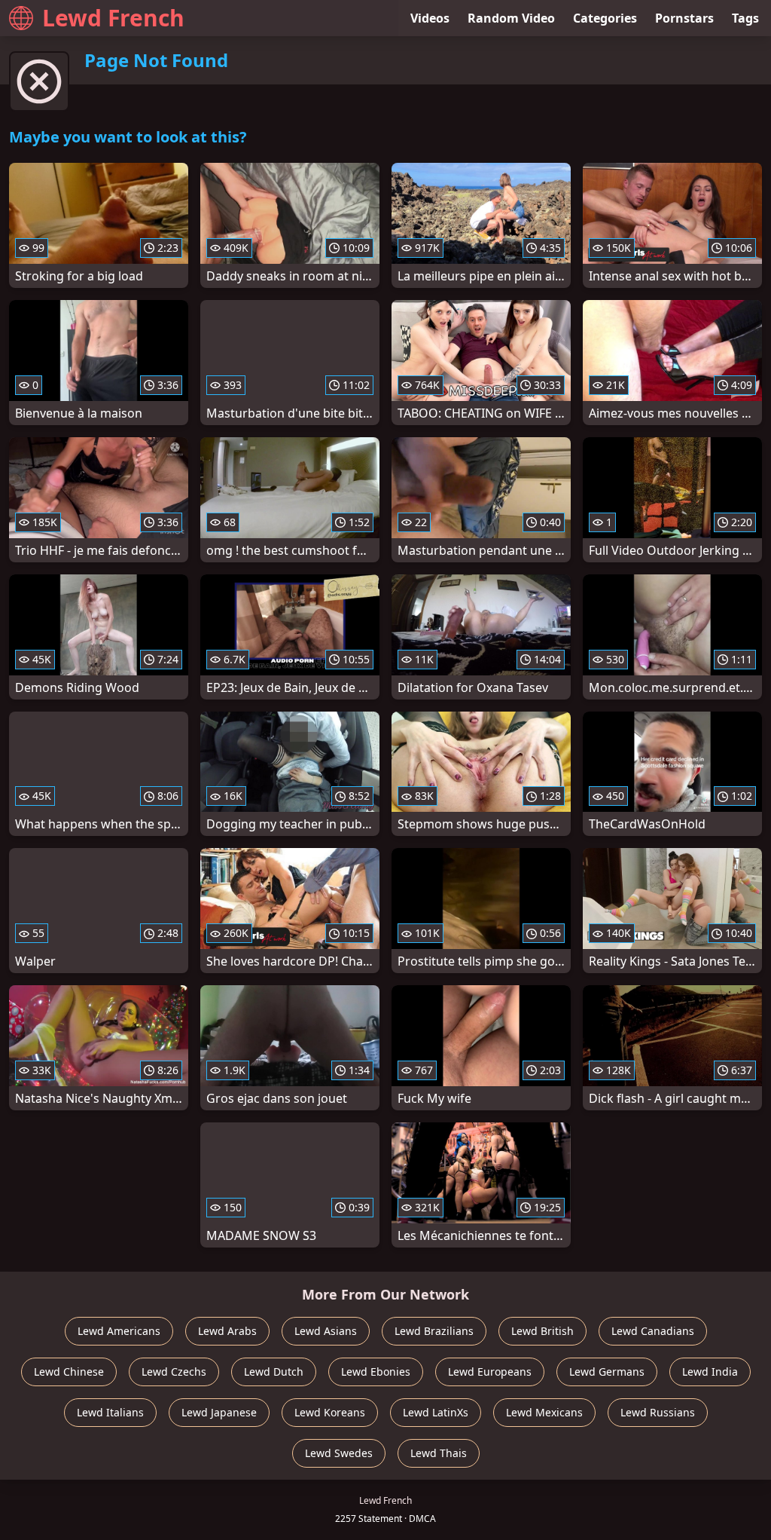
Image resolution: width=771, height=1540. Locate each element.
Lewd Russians (657, 1412)
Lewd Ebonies (375, 1371)
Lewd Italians (110, 1412)
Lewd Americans (119, 1331)
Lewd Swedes (339, 1453)
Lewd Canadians (652, 1331)
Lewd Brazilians (434, 1331)
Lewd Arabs (227, 1331)
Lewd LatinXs (435, 1412)
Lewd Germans (607, 1371)
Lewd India (710, 1371)
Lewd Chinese (69, 1371)
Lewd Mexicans (544, 1412)
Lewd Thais (438, 1453)
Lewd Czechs (174, 1371)
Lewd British (542, 1331)
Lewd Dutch (273, 1371)
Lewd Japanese (219, 1412)
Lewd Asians (325, 1331)
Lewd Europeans (490, 1371)
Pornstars (684, 18)
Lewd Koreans (329, 1412)
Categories (605, 18)
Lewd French (113, 17)
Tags (745, 18)
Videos (429, 18)
